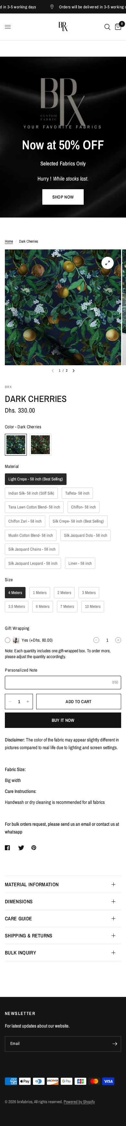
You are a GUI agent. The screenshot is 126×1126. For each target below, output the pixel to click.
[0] (117, 27)
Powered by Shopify (79, 1101)
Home (9, 241)
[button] (63, 197)
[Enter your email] (114, 1044)
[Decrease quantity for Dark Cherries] (10, 701)
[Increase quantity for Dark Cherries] (28, 701)
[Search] (107, 27)
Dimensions (19, 901)
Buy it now (63, 720)
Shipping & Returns (29, 935)
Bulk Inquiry (20, 952)
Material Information (31, 884)
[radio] (16, 445)
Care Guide (18, 918)
